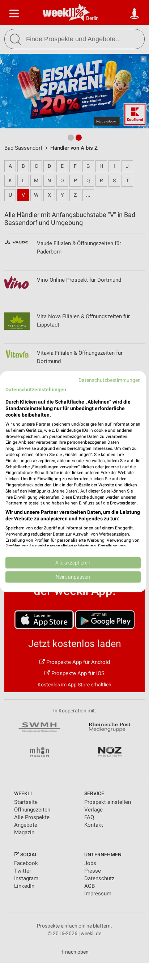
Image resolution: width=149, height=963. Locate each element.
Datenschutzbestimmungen (109, 380)
